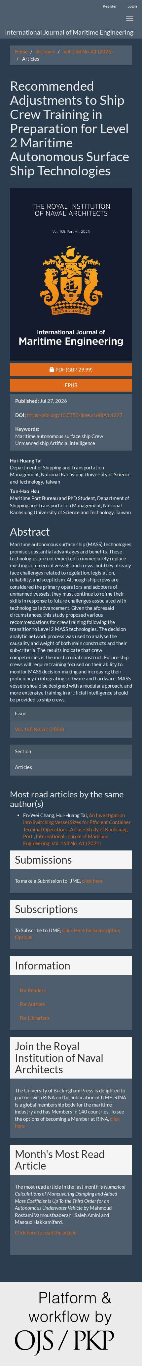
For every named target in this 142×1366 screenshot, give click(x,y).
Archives (45, 51)
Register (110, 6)
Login (132, 6)
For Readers (33, 990)
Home (21, 51)
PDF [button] (86, 369)
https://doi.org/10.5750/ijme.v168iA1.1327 (75, 415)
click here (92, 881)
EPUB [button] (71, 385)
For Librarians (35, 1018)
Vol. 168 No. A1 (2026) (88, 51)
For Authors (32, 1004)
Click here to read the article (46, 1232)
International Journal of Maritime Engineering (69, 32)
